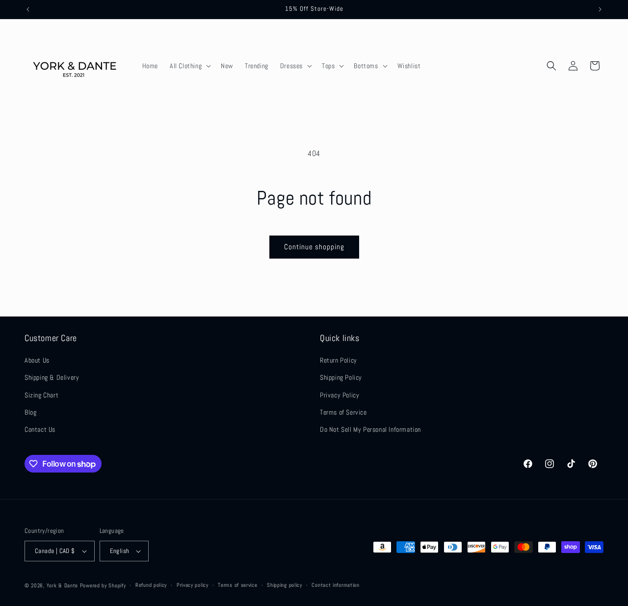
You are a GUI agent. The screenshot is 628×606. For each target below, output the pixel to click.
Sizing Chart (41, 395)
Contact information (335, 584)
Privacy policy (193, 584)
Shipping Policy (341, 377)
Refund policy (151, 584)
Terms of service (237, 584)
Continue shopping (314, 246)
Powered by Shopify (103, 585)
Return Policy (338, 360)
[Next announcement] (600, 9)
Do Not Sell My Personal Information (370, 429)
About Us (37, 360)
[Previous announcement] (28, 9)
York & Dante (63, 585)
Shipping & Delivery (52, 377)
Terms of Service (343, 412)
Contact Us (40, 429)
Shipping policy (284, 584)
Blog (30, 412)
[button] (189, 65)
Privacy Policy (339, 395)
